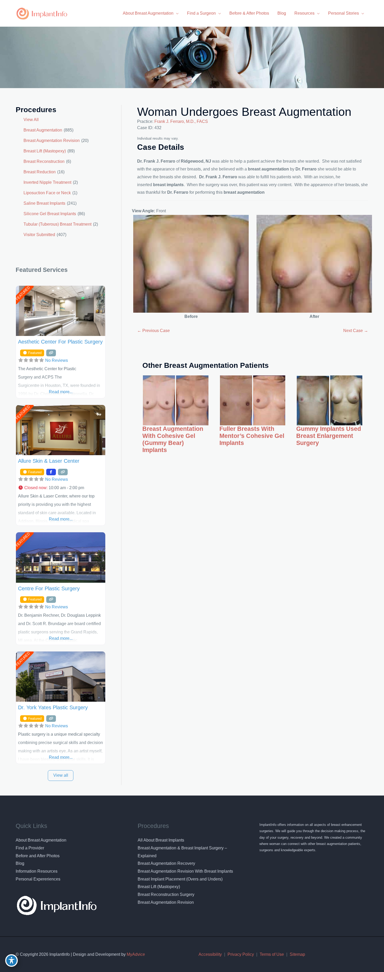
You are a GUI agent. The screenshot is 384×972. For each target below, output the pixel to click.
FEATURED (22, 293)
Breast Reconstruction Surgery (166, 894)
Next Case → (355, 330)
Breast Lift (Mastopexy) (45, 151)
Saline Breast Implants (44, 203)
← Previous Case (153, 330)
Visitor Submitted (39, 234)
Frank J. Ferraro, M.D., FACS (181, 121)
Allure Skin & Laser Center (48, 461)
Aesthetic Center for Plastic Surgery (60, 342)
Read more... (61, 392)
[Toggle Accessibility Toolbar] (11, 960)
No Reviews (56, 360)
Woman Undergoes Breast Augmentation (244, 111)
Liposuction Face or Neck (47, 193)
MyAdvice (135, 954)
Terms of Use (272, 954)
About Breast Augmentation (41, 840)
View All (31, 119)
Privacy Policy (241, 954)
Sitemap (297, 954)
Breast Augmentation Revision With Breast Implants (185, 871)
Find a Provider (30, 848)
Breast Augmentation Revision (52, 140)
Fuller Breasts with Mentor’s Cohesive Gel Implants (251, 436)
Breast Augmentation (43, 130)
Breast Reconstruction (44, 161)
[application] (176, 13)
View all (60, 775)
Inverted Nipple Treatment (47, 182)
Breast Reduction (40, 172)
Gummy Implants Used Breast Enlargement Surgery (328, 436)
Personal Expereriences (38, 879)
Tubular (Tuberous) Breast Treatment (57, 224)
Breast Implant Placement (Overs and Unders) (180, 879)
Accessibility (210, 954)
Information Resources (36, 871)
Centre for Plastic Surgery (49, 588)
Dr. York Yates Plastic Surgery (53, 707)
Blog (20, 863)
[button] (60, 488)
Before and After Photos (38, 856)
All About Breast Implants (161, 840)
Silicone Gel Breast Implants (50, 213)
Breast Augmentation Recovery (166, 863)
